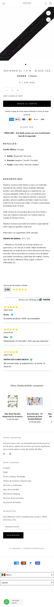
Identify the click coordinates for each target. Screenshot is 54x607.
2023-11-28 (8, 355)
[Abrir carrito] (50, 3)
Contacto (6, 468)
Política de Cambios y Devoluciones (17, 481)
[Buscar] (46, 3)
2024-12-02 (8, 310)
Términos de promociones (13, 498)
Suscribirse (13, 535)
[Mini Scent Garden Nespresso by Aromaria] (12, 401)
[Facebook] (4, 453)
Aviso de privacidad (11, 489)
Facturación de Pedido (12, 502)
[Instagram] (10, 453)
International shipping (11, 493)
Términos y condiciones (12, 485)
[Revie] (44, 299)
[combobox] (27, 574)
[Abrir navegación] (3, 3)
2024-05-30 (8, 332)
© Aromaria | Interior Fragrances (27, 548)
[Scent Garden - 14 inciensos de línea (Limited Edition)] (35, 401)
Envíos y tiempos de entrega (14, 476)
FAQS (5, 472)
